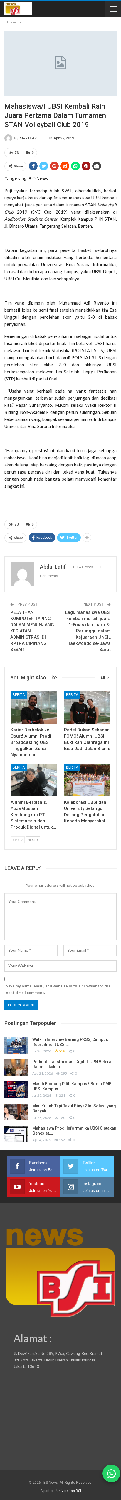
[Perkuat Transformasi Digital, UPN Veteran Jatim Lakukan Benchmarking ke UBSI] (16, 1067)
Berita (19, 695)
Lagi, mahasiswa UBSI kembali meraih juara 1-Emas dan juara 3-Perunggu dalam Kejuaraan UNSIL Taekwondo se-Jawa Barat (88, 631)
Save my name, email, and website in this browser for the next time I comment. (58, 989)
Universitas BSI (68, 1491)
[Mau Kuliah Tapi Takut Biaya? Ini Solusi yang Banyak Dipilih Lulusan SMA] (16, 1112)
